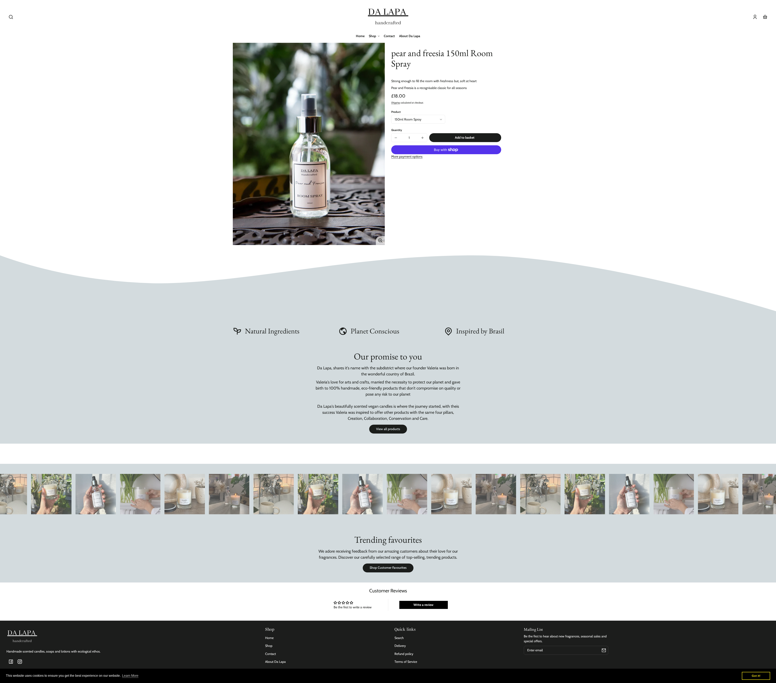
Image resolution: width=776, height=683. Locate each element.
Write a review (423, 605)
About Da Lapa (275, 662)
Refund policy (403, 654)
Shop (268, 646)
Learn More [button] (130, 675)
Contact (270, 654)
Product (396, 111)
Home (269, 638)
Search (399, 638)
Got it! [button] (756, 675)
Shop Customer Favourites (388, 568)
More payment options (407, 156)
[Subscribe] (603, 650)
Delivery (400, 646)
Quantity (396, 130)
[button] (10, 17)
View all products (388, 429)
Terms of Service (405, 662)
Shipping (395, 102)
